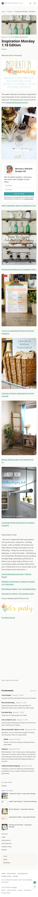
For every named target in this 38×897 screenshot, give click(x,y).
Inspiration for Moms (9, 594)
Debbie (6, 739)
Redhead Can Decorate (10, 582)
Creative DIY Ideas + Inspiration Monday (22, 794)
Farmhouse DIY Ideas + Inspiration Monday (20, 826)
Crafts (3, 837)
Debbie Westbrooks (21, 37)
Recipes (9, 11)
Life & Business (6, 843)
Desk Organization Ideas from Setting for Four (19, 206)
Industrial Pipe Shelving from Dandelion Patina (19, 269)
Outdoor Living (6, 846)
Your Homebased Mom (27, 589)
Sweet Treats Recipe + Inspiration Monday (22, 801)
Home (3, 11)
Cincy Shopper (6, 695)
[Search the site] (30, 3)
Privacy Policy (6, 893)
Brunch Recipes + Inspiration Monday (21, 809)
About (3, 890)
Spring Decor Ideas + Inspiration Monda (22, 817)
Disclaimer (27, 890)
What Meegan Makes (9, 589)
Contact (20, 890)
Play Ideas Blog (7, 712)
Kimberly (5, 749)
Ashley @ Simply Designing (11, 766)
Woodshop (6, 863)
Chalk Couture (11, 890)
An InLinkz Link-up (8, 618)
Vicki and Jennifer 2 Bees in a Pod (13, 729)
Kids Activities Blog (8, 703)
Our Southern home (26, 594)
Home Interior (6, 840)
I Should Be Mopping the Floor (13, 574)
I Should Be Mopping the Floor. (17, 102)
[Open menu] (34, 3)
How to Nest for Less (9, 720)
